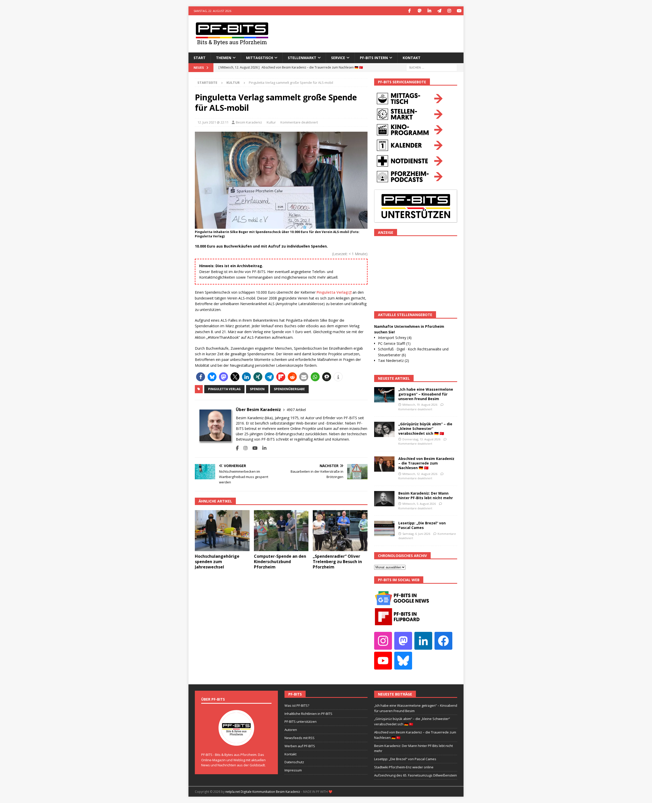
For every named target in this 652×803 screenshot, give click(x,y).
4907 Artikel (296, 409)
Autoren (290, 729)
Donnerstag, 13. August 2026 (421, 439)
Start (200, 57)
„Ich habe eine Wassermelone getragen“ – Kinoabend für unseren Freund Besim (425, 394)
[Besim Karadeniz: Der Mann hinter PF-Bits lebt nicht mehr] (384, 498)
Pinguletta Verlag (332, 292)
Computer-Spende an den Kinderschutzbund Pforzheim (280, 561)
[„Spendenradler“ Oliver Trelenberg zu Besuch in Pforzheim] (340, 530)
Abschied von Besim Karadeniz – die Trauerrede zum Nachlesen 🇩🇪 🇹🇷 (426, 463)
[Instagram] (449, 10)
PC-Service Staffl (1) (394, 343)
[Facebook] (409, 10)
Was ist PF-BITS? (296, 705)
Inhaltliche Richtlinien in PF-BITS (308, 713)
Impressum (293, 770)
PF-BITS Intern (374, 57)
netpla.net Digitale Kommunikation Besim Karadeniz (262, 792)
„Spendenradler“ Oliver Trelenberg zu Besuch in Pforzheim (337, 561)
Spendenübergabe (289, 389)
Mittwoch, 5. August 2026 (419, 504)
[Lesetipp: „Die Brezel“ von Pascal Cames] (384, 528)
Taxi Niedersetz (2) (393, 360)
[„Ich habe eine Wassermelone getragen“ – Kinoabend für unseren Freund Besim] (384, 394)
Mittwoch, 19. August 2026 (419, 404)
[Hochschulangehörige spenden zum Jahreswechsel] (222, 530)
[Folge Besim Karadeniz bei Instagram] (244, 448)
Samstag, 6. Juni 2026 (416, 534)
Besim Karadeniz (249, 122)
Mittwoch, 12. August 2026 (419, 474)
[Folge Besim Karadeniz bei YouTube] (253, 448)
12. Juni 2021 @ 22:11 (212, 122)
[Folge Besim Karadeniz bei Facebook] (237, 448)
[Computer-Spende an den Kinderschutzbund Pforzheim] (281, 530)
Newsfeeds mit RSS (299, 738)
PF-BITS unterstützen (300, 721)
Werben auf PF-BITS (299, 746)
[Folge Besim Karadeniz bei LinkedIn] (262, 448)
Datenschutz (294, 762)
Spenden (257, 389)
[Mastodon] (419, 10)
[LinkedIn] (429, 10)
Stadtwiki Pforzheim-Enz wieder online (403, 767)
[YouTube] (459, 10)
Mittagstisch (259, 57)
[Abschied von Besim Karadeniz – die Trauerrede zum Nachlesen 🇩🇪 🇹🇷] (384, 464)
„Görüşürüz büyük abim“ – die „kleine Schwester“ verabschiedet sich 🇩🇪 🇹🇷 (425, 428)
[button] (200, 376)
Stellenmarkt (302, 57)
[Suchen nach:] (431, 67)
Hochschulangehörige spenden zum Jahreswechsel (217, 561)
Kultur (271, 122)
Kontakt (411, 57)
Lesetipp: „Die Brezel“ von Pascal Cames (422, 525)
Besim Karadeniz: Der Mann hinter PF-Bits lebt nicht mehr (425, 495)
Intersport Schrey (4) (395, 337)
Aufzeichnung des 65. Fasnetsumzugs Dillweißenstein (415, 775)
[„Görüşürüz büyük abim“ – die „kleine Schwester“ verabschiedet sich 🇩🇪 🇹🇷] (384, 429)
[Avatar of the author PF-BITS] (236, 740)
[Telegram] (439, 10)
